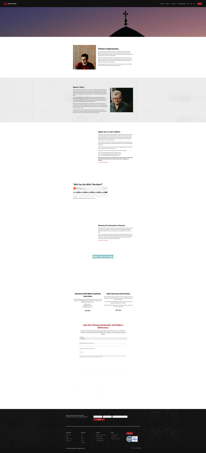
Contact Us (68, 440)
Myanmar (83, 442)
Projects (173, 3)
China (82, 438)
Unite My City (114, 436)
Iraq (82, 435)
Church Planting (99, 440)
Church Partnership (181, 3)
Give (194, 3)
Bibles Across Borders (101, 435)
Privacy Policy (69, 438)
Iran (82, 436)
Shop (191, 3)
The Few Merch (114, 435)
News (188, 3)
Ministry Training (99, 438)
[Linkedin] (103, 398)
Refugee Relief (99, 436)
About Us (162, 3)
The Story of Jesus (115, 438)
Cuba (82, 440)
